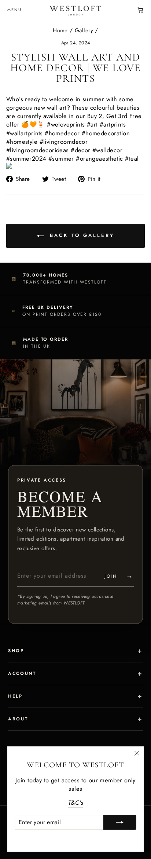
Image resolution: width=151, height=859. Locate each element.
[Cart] (140, 10)
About (18, 719)
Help (15, 696)
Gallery (84, 30)
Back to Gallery (80, 235)
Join (119, 575)
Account (22, 673)
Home (60, 30)
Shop (16, 650)
